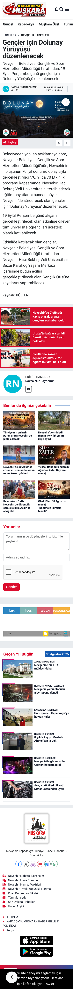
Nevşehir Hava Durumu (23, 880)
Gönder (11, 587)
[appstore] (36, 941)
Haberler (9, 35)
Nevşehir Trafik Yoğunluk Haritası (30, 889)
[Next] (47, 864)
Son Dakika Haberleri (21, 902)
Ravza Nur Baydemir (39, 381)
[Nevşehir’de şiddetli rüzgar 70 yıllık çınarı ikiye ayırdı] (54, 420)
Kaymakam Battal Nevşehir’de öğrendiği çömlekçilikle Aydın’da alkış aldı (17, 506)
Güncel (8, 24)
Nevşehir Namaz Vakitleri (24, 884)
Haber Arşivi (16, 906)
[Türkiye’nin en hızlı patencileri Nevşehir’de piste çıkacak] (19, 420)
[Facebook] (18, 864)
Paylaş (12, 142)
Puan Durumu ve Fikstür (23, 893)
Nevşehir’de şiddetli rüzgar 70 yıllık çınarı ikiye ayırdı (51, 436)
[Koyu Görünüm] (56, 9)
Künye (10, 930)
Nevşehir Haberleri (35, 35)
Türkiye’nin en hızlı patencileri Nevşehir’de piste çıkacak (17, 436)
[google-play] (36, 952)
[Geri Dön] (12, 977)
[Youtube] (40, 864)
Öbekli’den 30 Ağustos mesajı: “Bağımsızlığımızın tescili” (52, 506)
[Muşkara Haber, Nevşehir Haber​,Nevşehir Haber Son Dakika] (24, 9)
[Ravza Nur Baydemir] (12, 383)
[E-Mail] (28, 389)
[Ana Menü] (67, 9)
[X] (26, 864)
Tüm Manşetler (17, 897)
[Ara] (61, 9)
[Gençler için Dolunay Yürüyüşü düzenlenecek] (36, 116)
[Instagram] (33, 864)
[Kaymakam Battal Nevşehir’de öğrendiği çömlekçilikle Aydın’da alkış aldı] (19, 489)
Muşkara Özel (49, 24)
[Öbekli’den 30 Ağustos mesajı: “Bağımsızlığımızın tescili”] (54, 489)
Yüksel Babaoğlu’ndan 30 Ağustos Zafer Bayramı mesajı (53, 470)
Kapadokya (26, 24)
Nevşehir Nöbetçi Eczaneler (26, 876)
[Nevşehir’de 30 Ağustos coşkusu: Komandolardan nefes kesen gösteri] (19, 455)
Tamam (50, 984)
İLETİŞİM (12, 917)
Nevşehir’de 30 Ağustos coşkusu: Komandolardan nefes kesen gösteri (19, 470)
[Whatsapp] (54, 864)
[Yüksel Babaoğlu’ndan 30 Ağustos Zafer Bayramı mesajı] (54, 455)
